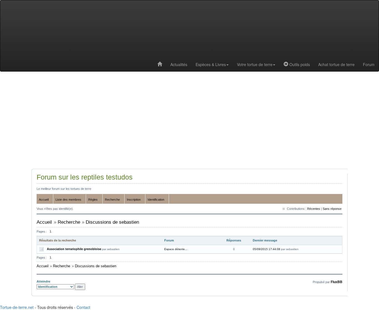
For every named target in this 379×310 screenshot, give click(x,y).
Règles (93, 199)
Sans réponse (332, 208)
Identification (156, 199)
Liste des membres (68, 199)
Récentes (313, 208)
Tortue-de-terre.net (17, 307)
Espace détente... (175, 249)
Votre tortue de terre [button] (254, 64)
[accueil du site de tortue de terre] (159, 64)
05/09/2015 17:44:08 (266, 249)
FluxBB (336, 282)
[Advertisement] (189, 121)
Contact (83, 307)
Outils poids (299, 64)
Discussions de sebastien (112, 222)
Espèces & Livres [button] (211, 64)
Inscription (134, 199)
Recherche (112, 199)
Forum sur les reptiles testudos (85, 177)
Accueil (44, 199)
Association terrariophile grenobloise (74, 249)
